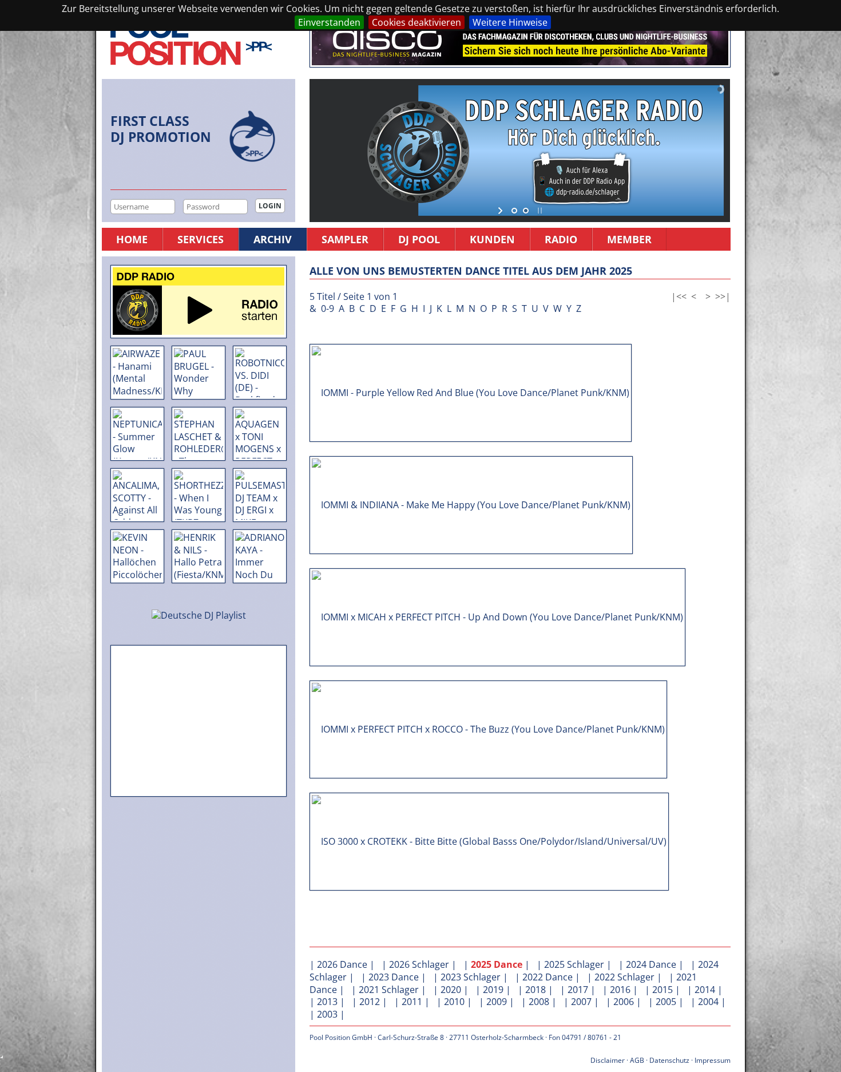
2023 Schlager (471, 977)
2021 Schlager (389, 989)
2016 (620, 989)
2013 (327, 1001)
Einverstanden (329, 22)
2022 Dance (547, 977)
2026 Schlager (419, 964)
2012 (369, 1001)
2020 (451, 989)
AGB (637, 1060)
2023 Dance (393, 977)
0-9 (327, 308)
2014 (705, 989)
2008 (539, 1001)
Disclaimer (607, 1060)
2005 (666, 1001)
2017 (578, 989)
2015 (662, 989)
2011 (412, 1001)
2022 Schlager (624, 977)
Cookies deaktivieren (416, 22)
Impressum (713, 1060)
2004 (708, 1001)
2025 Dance (496, 964)
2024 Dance (651, 964)
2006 (623, 1001)
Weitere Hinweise (510, 22)
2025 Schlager (574, 964)
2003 (327, 1014)
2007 (581, 1001)
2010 (454, 1001)
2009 (496, 1001)
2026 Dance (342, 964)
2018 (535, 989)
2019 (493, 989)
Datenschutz (669, 1060)
